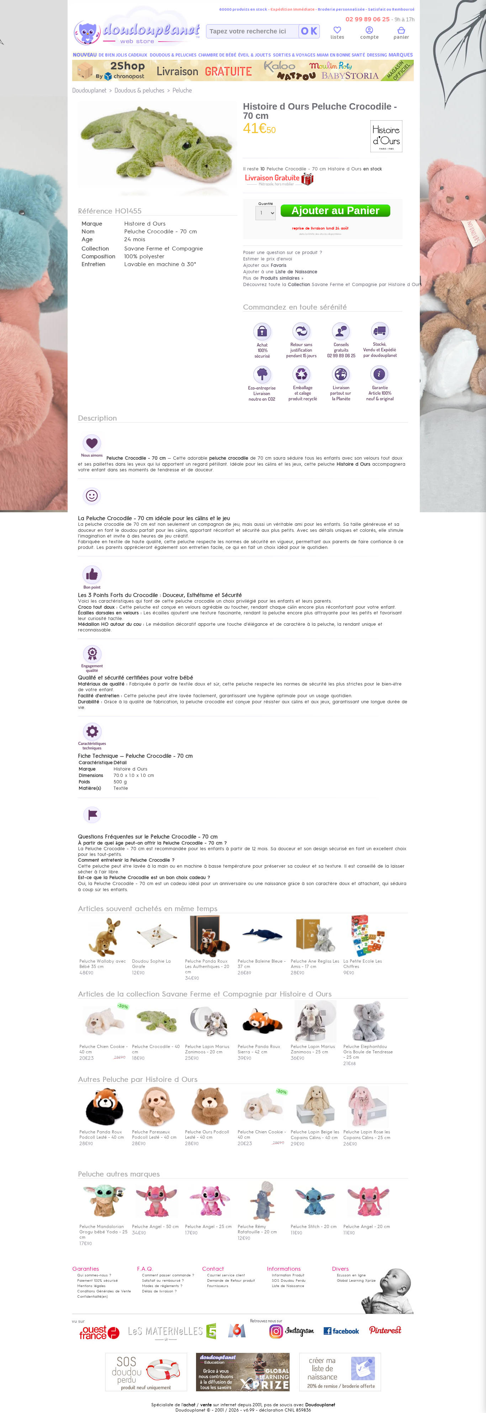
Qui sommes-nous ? (94, 1275)
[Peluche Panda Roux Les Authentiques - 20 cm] (210, 955)
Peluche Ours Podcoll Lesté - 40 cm (207, 1134)
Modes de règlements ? (162, 1286)
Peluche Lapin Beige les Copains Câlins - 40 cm (315, 1134)
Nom (87, 231)
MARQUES (401, 55)
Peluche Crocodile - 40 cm (156, 1049)
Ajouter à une (280, 271)
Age (87, 239)
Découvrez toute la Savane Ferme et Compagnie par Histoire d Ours (332, 284)
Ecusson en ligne (351, 1275)
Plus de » (273, 278)
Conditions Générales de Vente (104, 1291)
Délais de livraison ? (159, 1291)
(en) (104, 1296)
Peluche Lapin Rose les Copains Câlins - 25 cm (366, 1134)
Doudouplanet (89, 90)
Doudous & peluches (139, 90)
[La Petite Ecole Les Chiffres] (368, 955)
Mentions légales (91, 1286)
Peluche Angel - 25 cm (208, 1226)
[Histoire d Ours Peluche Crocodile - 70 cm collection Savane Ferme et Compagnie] (157, 183)
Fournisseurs (217, 1286)
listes (337, 37)
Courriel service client (226, 1275)
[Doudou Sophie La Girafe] (157, 955)
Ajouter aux (264, 265)
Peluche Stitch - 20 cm (314, 1226)
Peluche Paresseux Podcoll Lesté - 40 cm (154, 1134)
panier (401, 37)
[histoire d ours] (386, 150)
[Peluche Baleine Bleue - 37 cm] (262, 955)
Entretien (93, 264)
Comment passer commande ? (168, 1275)
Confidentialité (89, 1296)
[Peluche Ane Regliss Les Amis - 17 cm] (315, 955)
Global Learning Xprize (356, 1280)
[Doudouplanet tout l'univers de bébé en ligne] (151, 44)
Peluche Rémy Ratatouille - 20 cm (257, 1229)
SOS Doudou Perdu (289, 1280)
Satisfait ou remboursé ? (163, 1280)
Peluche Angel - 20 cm (366, 1226)
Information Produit (288, 1275)
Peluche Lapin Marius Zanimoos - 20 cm (207, 1049)
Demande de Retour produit (231, 1280)
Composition (98, 256)
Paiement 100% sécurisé (97, 1280)
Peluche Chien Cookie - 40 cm (103, 1049)
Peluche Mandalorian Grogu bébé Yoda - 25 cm (103, 1232)
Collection (95, 248)
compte (369, 37)
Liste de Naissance (288, 1286)
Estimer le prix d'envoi (267, 258)
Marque (91, 224)
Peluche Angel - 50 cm (155, 1226)
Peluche (182, 90)
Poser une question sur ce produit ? (282, 252)
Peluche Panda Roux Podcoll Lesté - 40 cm (101, 1134)
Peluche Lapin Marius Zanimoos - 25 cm (313, 1049)
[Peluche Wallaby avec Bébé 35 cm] (104, 955)
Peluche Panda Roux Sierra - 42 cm (259, 1049)
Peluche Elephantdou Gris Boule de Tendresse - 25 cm (368, 1052)
